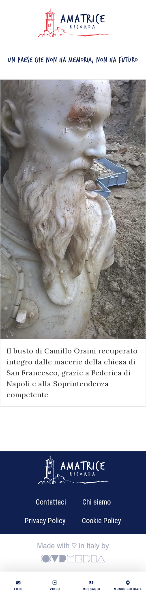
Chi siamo (96, 502)
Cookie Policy (101, 520)
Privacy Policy (45, 520)
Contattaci (51, 502)
